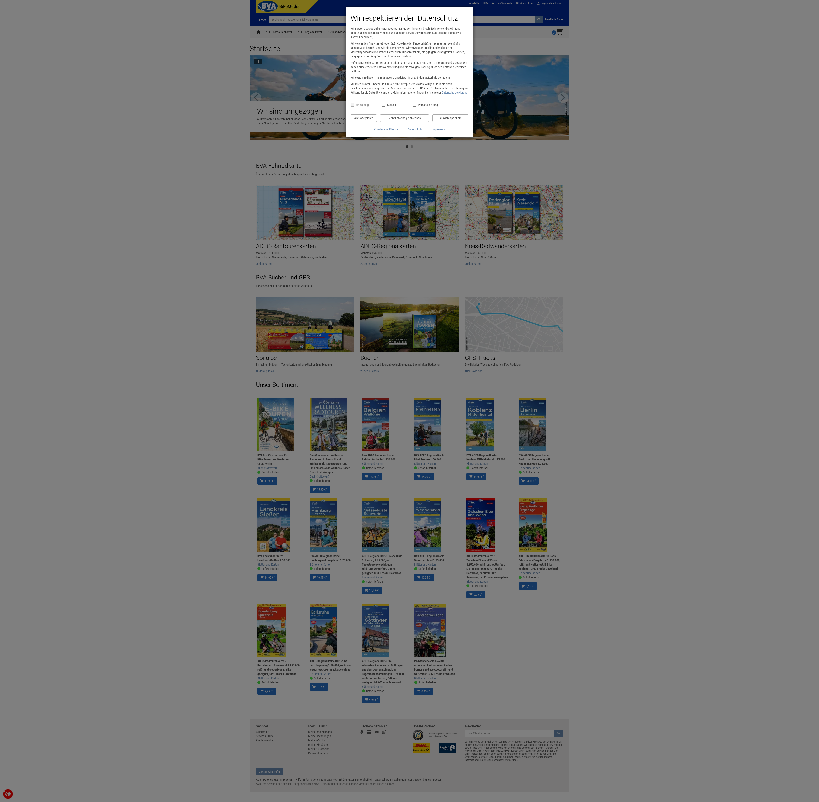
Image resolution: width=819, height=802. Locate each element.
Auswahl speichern (450, 118)
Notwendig (362, 105)
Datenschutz (415, 129)
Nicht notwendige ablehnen (404, 118)
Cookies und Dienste (386, 129)
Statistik (391, 105)
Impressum (438, 129)
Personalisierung (427, 105)
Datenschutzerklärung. (455, 92)
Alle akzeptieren (363, 118)
